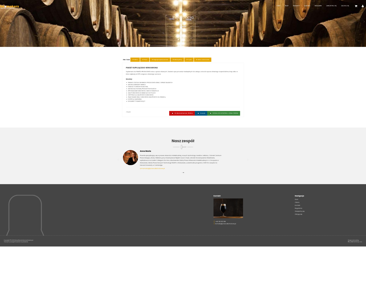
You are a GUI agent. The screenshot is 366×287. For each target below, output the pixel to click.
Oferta (297, 202)
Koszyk (202, 113)
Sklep (287, 6)
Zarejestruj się (331, 6)
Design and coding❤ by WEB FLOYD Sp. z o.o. (355, 241)
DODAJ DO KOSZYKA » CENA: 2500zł (225, 113)
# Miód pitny (177, 60)
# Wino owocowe (202, 60)
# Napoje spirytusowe (160, 60)
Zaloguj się (345, 6)
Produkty (296, 6)
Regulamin (318, 6)
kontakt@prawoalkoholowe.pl (225, 224)
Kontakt (307, 6)
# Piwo (144, 60)
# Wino (135, 60)
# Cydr (189, 60)
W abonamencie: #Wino (183, 113)
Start (278, 6)
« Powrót (128, 112)
